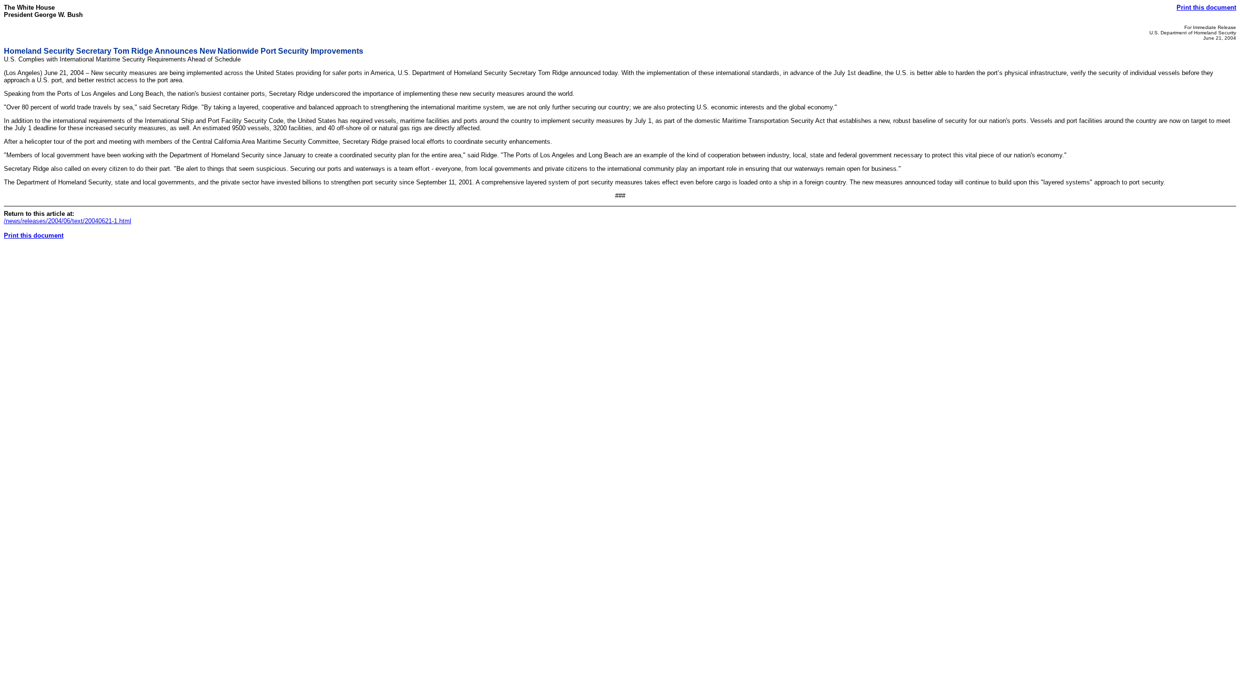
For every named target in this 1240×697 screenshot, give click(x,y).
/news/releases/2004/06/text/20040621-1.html (67, 221)
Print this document (1206, 7)
